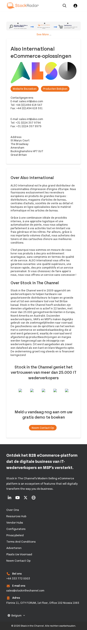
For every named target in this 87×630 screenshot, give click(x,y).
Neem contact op (43, 427)
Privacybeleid (15, 535)
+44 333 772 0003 (18, 578)
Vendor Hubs (14, 522)
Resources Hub (16, 516)
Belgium (16, 615)
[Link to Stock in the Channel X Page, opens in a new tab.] (25, 499)
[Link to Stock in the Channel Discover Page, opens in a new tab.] (33, 499)
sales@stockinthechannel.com (25, 590)
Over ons (12, 509)
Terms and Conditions (21, 541)
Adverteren (14, 548)
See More (43, 34)
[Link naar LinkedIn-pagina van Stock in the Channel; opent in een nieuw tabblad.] (9, 499)
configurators (16, 529)
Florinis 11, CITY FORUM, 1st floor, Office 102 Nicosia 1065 (42, 602)
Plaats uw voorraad (19, 554)
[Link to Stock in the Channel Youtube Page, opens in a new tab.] (17, 499)
